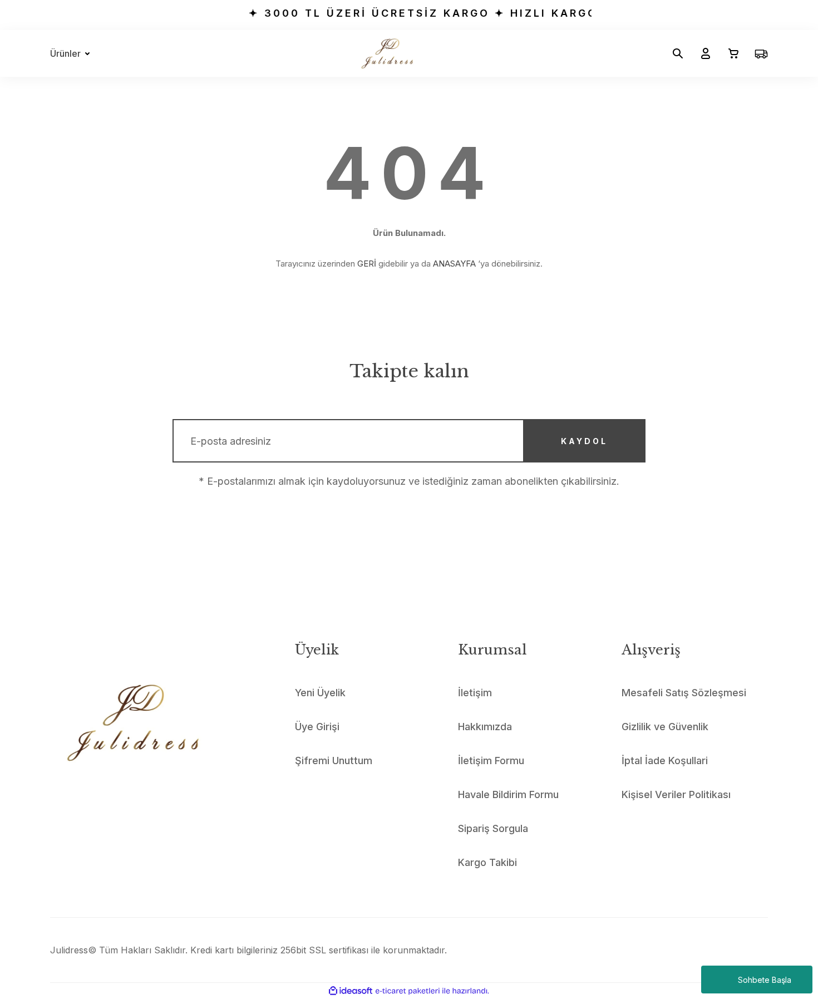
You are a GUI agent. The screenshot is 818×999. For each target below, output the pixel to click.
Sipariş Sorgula (493, 828)
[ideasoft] (350, 991)
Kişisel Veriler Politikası (676, 794)
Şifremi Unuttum (333, 760)
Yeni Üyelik (320, 692)
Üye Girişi (317, 726)
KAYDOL (584, 441)
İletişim (475, 692)
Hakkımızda (485, 726)
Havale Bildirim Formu (508, 794)
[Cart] (729, 53)
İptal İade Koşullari (665, 760)
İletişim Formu (491, 760)
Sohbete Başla (764, 980)
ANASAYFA (454, 263)
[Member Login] (701, 53)
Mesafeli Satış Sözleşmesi (684, 692)
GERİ (366, 263)
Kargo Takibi (487, 862)
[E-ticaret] (407, 991)
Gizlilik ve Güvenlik (665, 726)
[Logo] (387, 53)
